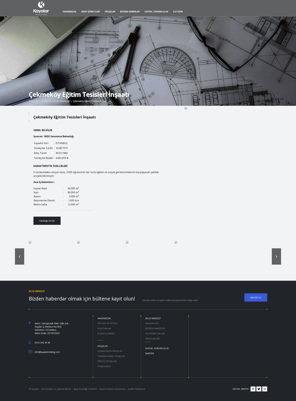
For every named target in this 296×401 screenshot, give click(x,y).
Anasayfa (33, 101)
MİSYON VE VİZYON (107, 323)
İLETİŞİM (178, 11)
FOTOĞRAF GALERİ (155, 333)
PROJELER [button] (110, 11)
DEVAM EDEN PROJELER (109, 351)
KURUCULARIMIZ (106, 333)
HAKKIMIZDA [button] (69, 11)
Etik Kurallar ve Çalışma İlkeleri (56, 388)
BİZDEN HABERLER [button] (130, 11)
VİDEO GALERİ (152, 338)
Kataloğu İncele (47, 220)
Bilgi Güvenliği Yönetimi (85, 388)
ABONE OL (255, 297)
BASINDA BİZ (152, 323)
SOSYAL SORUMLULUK (156, 11)
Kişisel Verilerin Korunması (112, 388)
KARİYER (149, 353)
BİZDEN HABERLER (155, 328)
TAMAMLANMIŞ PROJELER (111, 356)
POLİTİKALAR (104, 328)
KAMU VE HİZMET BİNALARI (55, 101)
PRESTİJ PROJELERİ (107, 361)
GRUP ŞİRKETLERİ (90, 11)
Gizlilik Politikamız (136, 388)
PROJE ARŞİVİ (104, 366)
